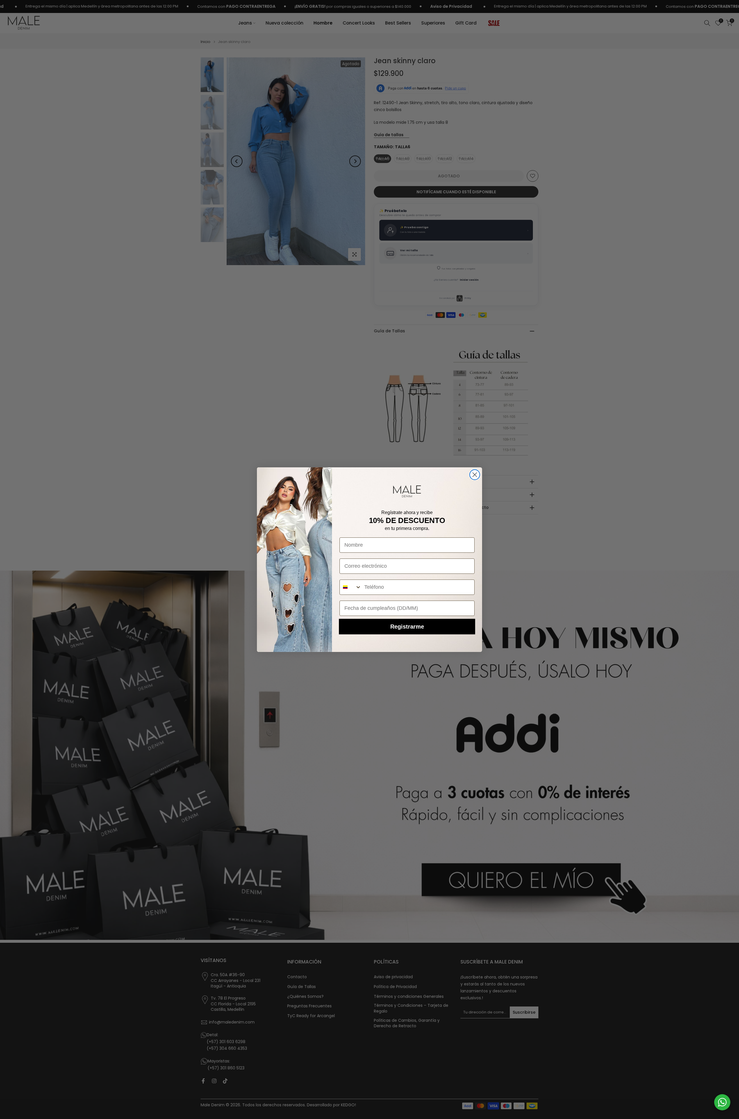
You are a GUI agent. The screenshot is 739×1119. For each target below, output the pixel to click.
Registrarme (407, 626)
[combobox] (350, 587)
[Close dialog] (475, 475)
